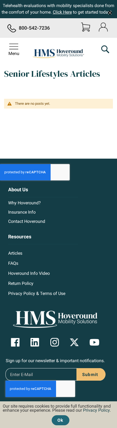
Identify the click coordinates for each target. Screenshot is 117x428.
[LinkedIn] (34, 342)
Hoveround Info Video (29, 273)
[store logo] (58, 52)
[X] (74, 342)
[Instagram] (54, 342)
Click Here (62, 12)
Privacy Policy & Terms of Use (36, 293)
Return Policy (20, 283)
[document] (58, 413)
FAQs (13, 263)
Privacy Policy (96, 410)
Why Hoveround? (24, 202)
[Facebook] (15, 342)
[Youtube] (94, 342)
